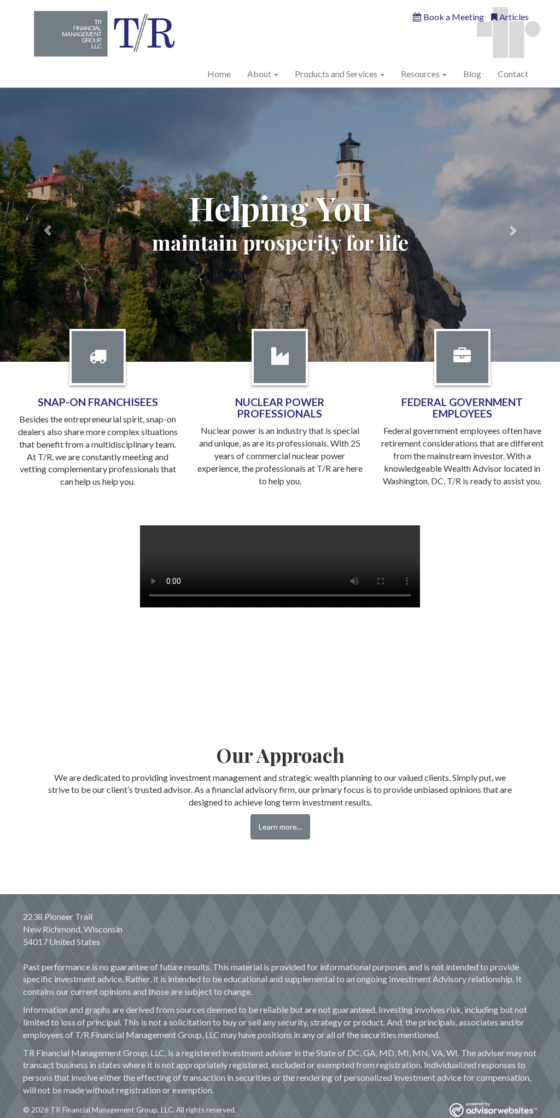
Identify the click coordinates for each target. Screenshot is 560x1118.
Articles (514, 16)
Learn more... (280, 826)
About (259, 73)
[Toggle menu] (274, 73)
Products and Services (336, 73)
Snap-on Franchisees (98, 402)
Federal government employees (462, 408)
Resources (420, 73)
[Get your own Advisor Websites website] (493, 1109)
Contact (513, 73)
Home (219, 73)
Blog (472, 73)
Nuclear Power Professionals (279, 408)
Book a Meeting (453, 16)
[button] (42, 225)
